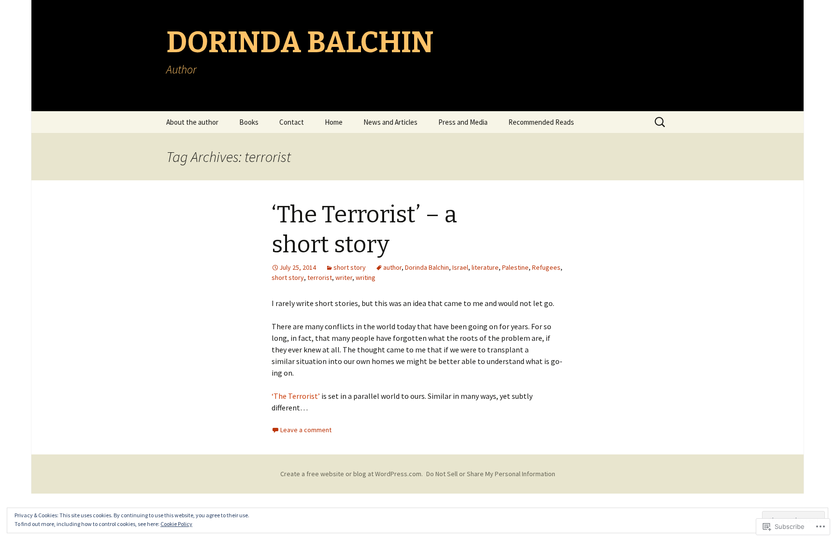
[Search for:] (660, 122)
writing (365, 277)
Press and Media (463, 122)
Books (249, 122)
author (392, 267)
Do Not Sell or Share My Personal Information (490, 473)
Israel (460, 267)
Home (334, 122)
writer (343, 277)
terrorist (319, 277)
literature (485, 267)
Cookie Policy (176, 523)
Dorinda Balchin (427, 267)
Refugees (546, 267)
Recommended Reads (541, 122)
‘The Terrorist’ (296, 396)
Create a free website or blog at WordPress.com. (351, 473)
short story (349, 267)
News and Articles (390, 122)
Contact (291, 122)
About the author (192, 122)
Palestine (515, 267)
